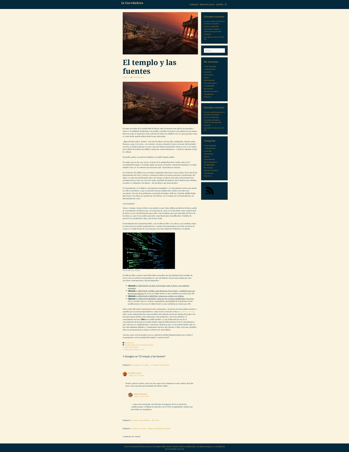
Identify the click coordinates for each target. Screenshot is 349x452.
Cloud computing (210, 66)
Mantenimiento (209, 80)
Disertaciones (129, 343)
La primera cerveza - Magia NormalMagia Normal (150, 428)
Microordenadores (210, 83)
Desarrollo (207, 72)
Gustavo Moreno (140, 394)
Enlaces (206, 77)
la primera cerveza (186, 311)
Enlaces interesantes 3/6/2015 (134, 349)
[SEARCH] (226, 4)
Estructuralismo (141, 345)
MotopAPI (207, 34)
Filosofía (150, 345)
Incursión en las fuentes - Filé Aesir (145, 420)
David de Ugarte (135, 373)
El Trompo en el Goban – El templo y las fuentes (150, 365)
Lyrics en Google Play (211, 26)
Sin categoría (208, 89)
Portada (194, 4)
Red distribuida (209, 86)
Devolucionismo (130, 345)
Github (219, 4)
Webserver (207, 97)
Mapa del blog (207, 4)
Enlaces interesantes (131, 347)
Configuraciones (210, 69)
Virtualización (209, 94)
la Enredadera (132, 3)
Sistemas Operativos (211, 91)
